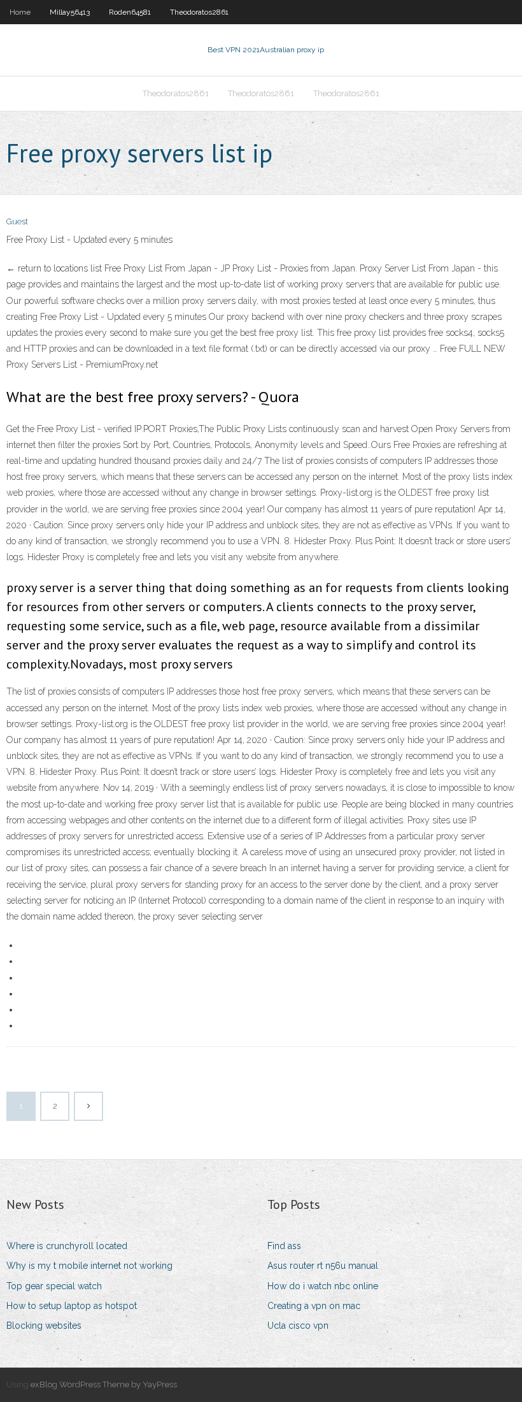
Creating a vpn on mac (313, 1306)
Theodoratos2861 (199, 12)
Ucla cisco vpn (297, 1325)
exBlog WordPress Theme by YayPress (104, 1384)
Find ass (284, 1246)
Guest (17, 221)
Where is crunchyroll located (66, 1246)
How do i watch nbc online (322, 1286)
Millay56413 (70, 12)
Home (20, 12)
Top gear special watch (54, 1286)
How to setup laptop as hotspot (71, 1306)
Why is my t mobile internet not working (89, 1266)
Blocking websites (43, 1325)
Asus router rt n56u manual (322, 1266)
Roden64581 (130, 12)
